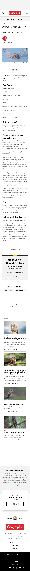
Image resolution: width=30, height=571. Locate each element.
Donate (10, 272)
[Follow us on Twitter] (10, 568)
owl (9, 287)
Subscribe (19, 272)
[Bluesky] (17, 69)
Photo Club (15, 545)
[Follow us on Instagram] (13, 568)
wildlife (18, 287)
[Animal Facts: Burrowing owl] (15, 400)
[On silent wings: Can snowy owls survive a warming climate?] (15, 336)
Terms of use (15, 558)
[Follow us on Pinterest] (16, 568)
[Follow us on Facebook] (7, 568)
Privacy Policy (15, 561)
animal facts (20, 290)
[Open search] (3, 13)
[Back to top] (15, 296)
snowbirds (8, 290)
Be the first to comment (15, 306)
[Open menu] (27, 13)
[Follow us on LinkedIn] (23, 568)
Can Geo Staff (8, 42)
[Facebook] (13, 69)
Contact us (15, 564)
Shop (15, 276)
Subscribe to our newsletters (15, 504)
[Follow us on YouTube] (20, 568)
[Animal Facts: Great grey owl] (15, 430)
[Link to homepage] (15, 13)
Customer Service (15, 542)
